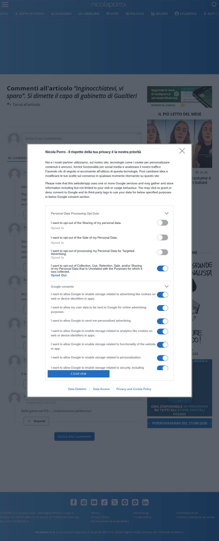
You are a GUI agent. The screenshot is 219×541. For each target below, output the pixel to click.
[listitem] (109, 213)
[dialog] (109, 270)
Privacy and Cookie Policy (133, 389)
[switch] (162, 223)
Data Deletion (77, 389)
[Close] (183, 152)
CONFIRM (79, 373)
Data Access (101, 389)
